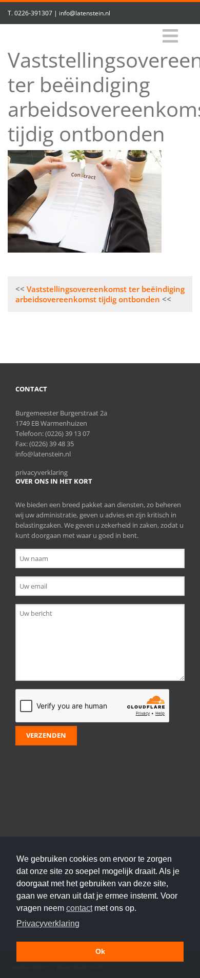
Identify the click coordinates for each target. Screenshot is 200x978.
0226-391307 (33, 13)
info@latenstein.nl (84, 13)
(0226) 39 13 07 (67, 433)
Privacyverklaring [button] (47, 923)
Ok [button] (100, 951)
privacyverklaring (41, 472)
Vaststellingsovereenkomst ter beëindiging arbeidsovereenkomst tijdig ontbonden (100, 294)
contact (79, 908)
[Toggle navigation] (170, 36)
